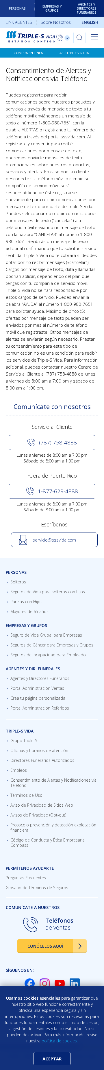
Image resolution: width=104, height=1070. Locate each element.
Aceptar (52, 1059)
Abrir (94, 36)
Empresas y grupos (52, 8)
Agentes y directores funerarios (86, 8)
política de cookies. (60, 1041)
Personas (17, 8)
